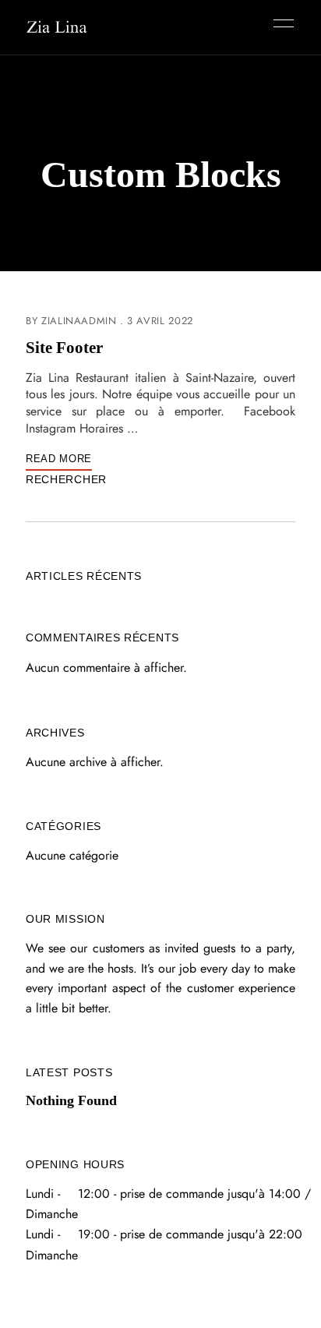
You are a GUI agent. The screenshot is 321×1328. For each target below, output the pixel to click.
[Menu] (279, 23)
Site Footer (64, 347)
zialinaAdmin (79, 320)
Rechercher (66, 479)
